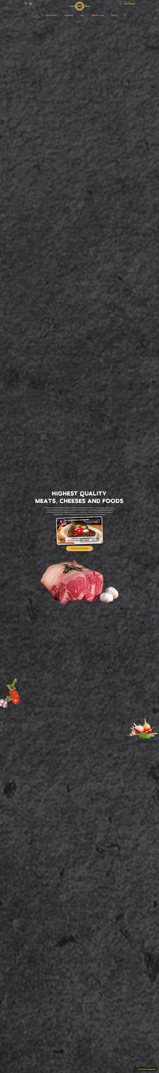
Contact (114, 15)
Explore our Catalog (80, 548)
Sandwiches (68, 15)
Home (37, 15)
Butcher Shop (51, 15)
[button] (125, 15)
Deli (82, 15)
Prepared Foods (97, 15)
